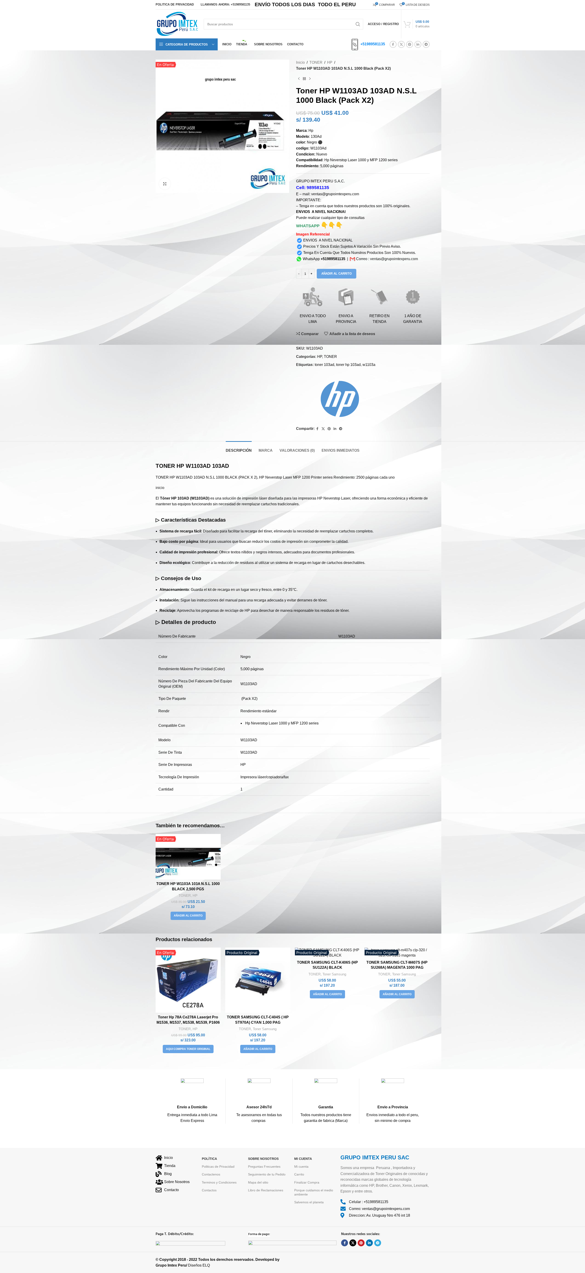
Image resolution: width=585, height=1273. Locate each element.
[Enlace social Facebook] (393, 44)
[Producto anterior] (299, 78)
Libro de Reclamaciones (265, 1190)
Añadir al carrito (336, 273)
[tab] (239, 448)
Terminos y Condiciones (219, 1182)
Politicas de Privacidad (218, 1167)
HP (329, 62)
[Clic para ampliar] (165, 184)
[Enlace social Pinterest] (409, 44)
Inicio (300, 62)
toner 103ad (324, 365)
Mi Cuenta (303, 1159)
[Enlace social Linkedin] (417, 44)
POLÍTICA (209, 1159)
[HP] (337, 397)
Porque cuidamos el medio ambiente (313, 1192)
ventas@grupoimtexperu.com (394, 259)
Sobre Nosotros (263, 1159)
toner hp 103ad (348, 365)
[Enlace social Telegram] (426, 44)
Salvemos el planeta (309, 1202)
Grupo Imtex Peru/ (171, 1265)
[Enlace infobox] (192, 1101)
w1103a (368, 365)
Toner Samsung (265, 1029)
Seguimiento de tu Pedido (266, 1174)
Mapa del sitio (258, 1182)
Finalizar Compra (306, 1182)
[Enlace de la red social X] (401, 44)
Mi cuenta (301, 1167)
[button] (188, 916)
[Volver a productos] (304, 78)
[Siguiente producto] (310, 78)
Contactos (209, 1190)
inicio (160, 488)
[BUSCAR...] (358, 24)
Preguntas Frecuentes (264, 1167)
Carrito (299, 1174)
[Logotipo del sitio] (177, 24)
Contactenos (211, 1174)
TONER (315, 62)
